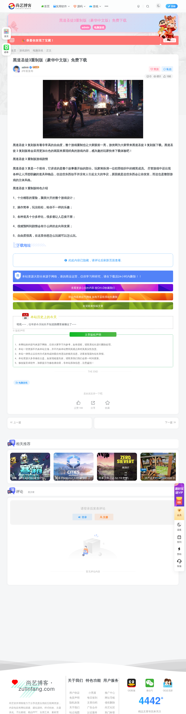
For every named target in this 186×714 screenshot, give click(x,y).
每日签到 (92, 697)
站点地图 (74, 712)
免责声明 (74, 697)
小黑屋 (92, 692)
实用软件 (61, 6)
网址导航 (110, 697)
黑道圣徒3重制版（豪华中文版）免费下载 (50, 60)
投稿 (173, 6)
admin (85, 27)
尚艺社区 (110, 707)
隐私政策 (74, 702)
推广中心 (110, 692)
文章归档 (92, 702)
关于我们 (74, 707)
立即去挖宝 (169, 40)
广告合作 (92, 707)
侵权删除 (110, 702)
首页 (47, 6)
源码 (79, 6)
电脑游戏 (99, 27)
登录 (84, 517)
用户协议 (74, 692)
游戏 (95, 6)
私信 (168, 69)
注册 (105, 517)
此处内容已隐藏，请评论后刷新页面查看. (94, 260)
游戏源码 (24, 50)
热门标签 (110, 712)
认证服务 (92, 712)
